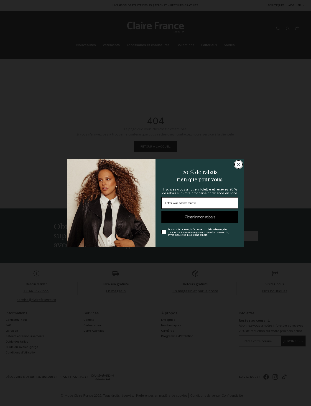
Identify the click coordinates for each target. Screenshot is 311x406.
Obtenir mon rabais (200, 217)
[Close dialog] (238, 164)
